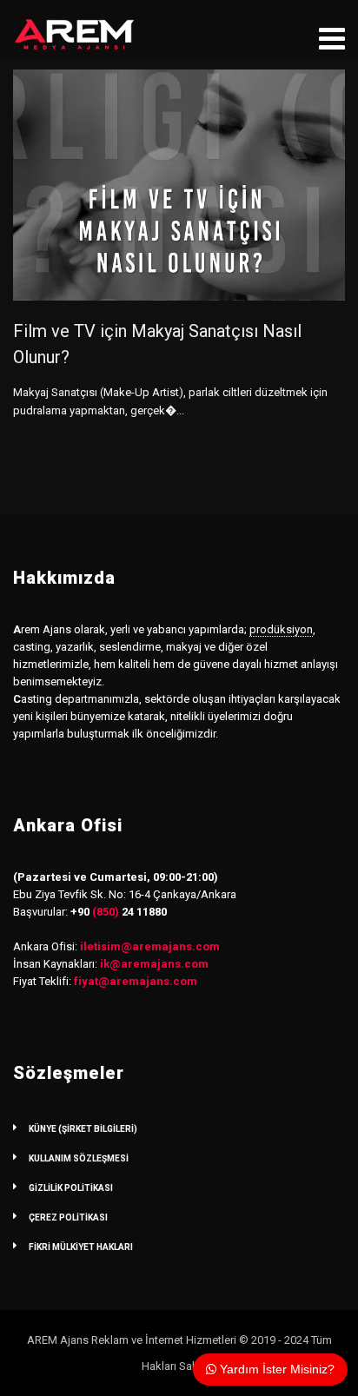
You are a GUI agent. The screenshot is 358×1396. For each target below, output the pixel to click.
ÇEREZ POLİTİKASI (68, 1217)
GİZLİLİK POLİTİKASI (71, 1188)
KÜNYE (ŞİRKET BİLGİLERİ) (83, 1129)
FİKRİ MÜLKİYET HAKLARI (81, 1247)
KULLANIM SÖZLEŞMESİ (79, 1158)
